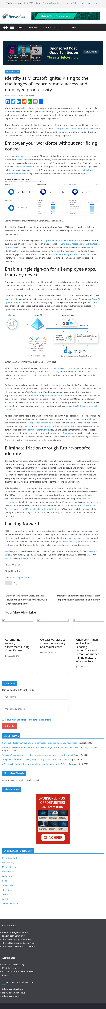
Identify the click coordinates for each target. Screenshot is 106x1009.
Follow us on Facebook (12, 989)
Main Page (33, 27)
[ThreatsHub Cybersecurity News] (5, 27)
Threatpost (7, 890)
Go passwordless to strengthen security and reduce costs (53, 643)
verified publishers (68, 426)
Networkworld (8, 871)
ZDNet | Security (10, 903)
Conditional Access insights (27, 166)
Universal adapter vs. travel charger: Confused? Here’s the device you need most (39, 743)
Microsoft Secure (12, 72)
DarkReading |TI (9, 862)
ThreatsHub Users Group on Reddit (18, 946)
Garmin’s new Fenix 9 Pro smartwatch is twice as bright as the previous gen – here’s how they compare (49, 747)
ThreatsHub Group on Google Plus (18, 943)
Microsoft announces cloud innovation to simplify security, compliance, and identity (78, 597)
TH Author (30, 95)
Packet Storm (8, 876)
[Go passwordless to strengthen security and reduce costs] (52, 620)
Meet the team (9, 968)
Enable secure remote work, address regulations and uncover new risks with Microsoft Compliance (26, 599)
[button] (65, 27)
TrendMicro (7, 894)
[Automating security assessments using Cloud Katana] (17, 620)
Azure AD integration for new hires (47, 395)
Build (89, 419)
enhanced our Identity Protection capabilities (69, 254)
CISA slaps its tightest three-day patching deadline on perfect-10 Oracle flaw (37, 764)
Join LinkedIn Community (13, 936)
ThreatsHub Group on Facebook (16, 939)
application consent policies (43, 422)
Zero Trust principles (14, 156)
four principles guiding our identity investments (78, 128)
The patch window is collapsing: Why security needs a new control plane (35, 759)
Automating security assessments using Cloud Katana (17, 645)
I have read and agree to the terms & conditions (28, 719)
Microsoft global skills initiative (40, 509)
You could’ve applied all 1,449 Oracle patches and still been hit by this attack (37, 755)
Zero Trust (22, 159)
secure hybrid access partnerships (63, 368)
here (34, 554)
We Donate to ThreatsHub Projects (18, 971)
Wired (5, 899)
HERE (19, 564)
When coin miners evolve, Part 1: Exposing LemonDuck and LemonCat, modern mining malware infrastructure (87, 650)
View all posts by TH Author (17, 577)
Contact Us (7, 975)
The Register (8, 885)
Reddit (5, 880)
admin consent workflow (39, 429)
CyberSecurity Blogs (11, 858)
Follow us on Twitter (11, 996)
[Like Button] (8, 583)
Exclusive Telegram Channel (15, 932)
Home (21, 27)
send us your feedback (79, 541)
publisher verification (60, 433)
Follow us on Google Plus (13, 992)
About (75, 27)
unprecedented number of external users (63, 240)
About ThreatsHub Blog (13, 964)
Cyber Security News (53, 27)
